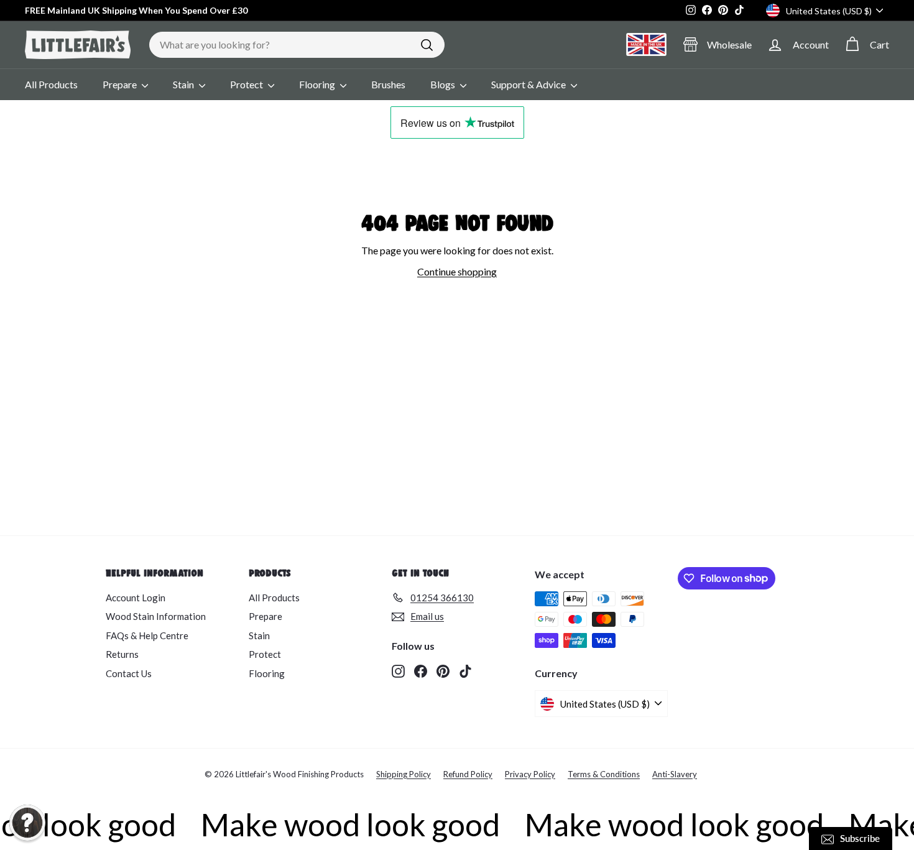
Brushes (388, 84)
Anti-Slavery (674, 774)
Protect (247, 84)
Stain (184, 84)
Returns (122, 654)
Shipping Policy (403, 774)
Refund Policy (467, 774)
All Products (51, 84)
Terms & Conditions (604, 774)
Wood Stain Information (156, 616)
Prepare (121, 84)
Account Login (135, 597)
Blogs (443, 84)
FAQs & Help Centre (147, 635)
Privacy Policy (530, 774)
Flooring (318, 84)
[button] (27, 823)
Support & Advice (529, 84)
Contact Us (129, 673)
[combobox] (297, 45)
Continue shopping (457, 271)
